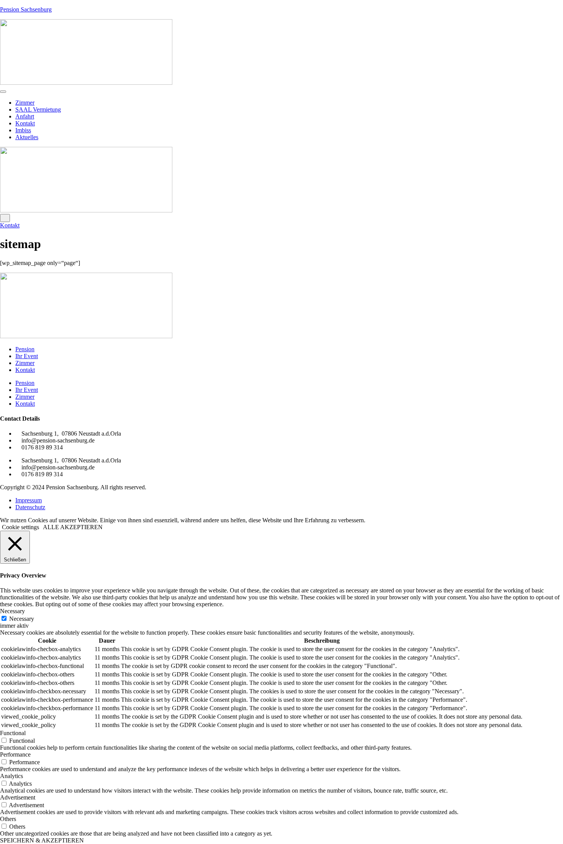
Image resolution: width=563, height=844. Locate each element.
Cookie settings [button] (20, 527)
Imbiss (23, 130)
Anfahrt (24, 116)
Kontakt (25, 123)
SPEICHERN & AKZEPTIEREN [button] (42, 840)
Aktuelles (26, 137)
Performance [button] (15, 754)
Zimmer (24, 102)
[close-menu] (5, 218)
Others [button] (8, 819)
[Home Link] (86, 210)
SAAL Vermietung (38, 109)
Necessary (21, 618)
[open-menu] (3, 91)
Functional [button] (13, 733)
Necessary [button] (12, 611)
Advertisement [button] (17, 797)
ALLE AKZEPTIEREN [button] (73, 527)
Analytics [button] (11, 776)
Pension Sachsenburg (26, 9)
